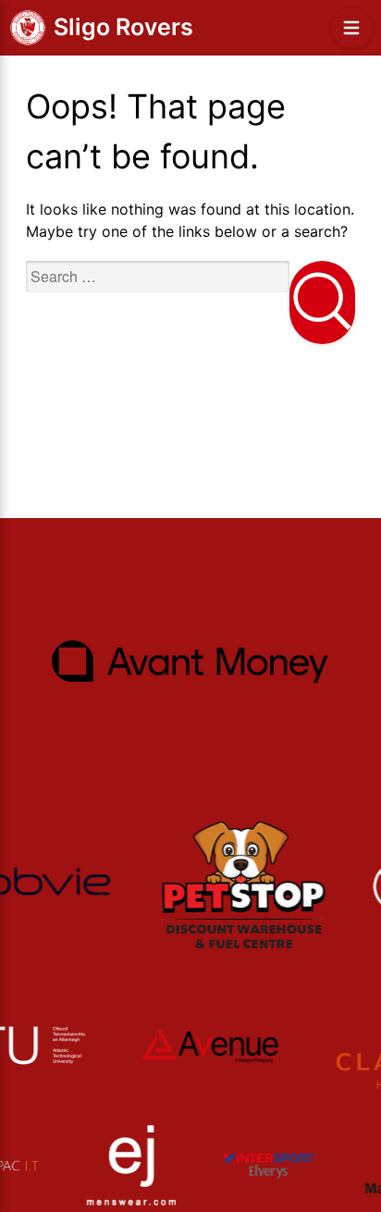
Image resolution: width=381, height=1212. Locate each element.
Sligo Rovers (123, 27)
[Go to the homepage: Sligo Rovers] (27, 27)
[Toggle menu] (351, 27)
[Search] (322, 302)
